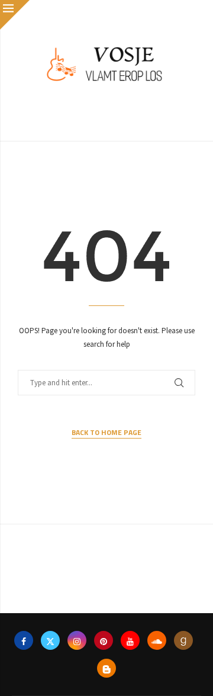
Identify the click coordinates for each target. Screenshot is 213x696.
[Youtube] (130, 640)
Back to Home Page (106, 432)
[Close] (15, 15)
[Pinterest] (103, 640)
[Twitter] (50, 640)
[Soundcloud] (156, 640)
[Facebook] (23, 640)
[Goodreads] (183, 640)
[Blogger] (106, 668)
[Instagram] (76, 640)
